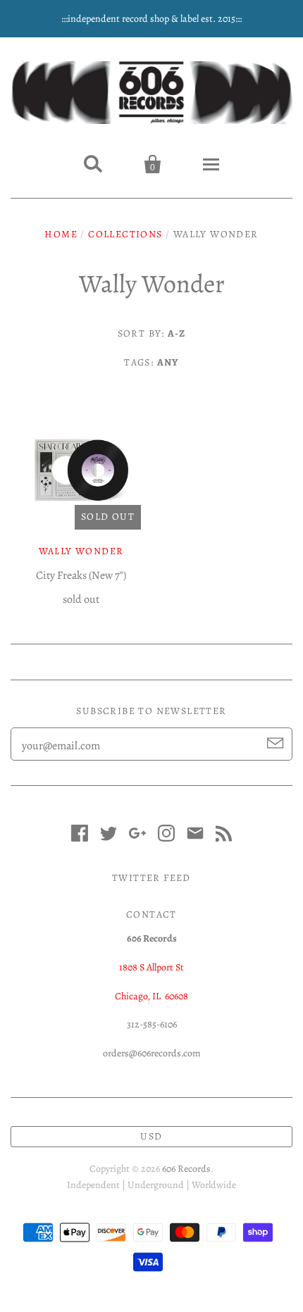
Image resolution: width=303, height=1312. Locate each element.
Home (61, 234)
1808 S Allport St (151, 967)
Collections (125, 234)
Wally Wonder (81, 551)
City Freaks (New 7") (81, 575)
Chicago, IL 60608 (151, 996)
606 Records (186, 1168)
